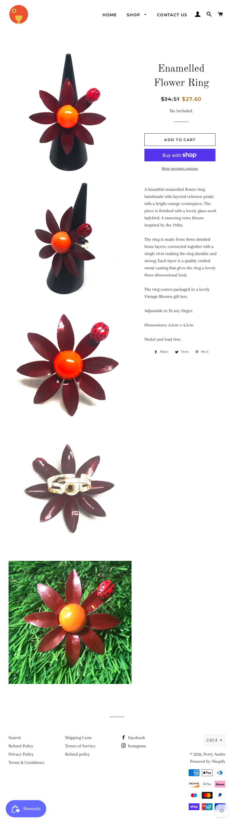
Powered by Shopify (207, 761)
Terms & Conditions (26, 762)
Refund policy (77, 754)
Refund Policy (21, 745)
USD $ (211, 740)
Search (15, 737)
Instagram (136, 745)
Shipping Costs (78, 737)
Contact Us (172, 14)
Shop (134, 14)
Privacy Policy (21, 754)
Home (109, 14)
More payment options (180, 168)
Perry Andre (214, 754)
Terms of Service (80, 745)
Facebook (136, 737)
